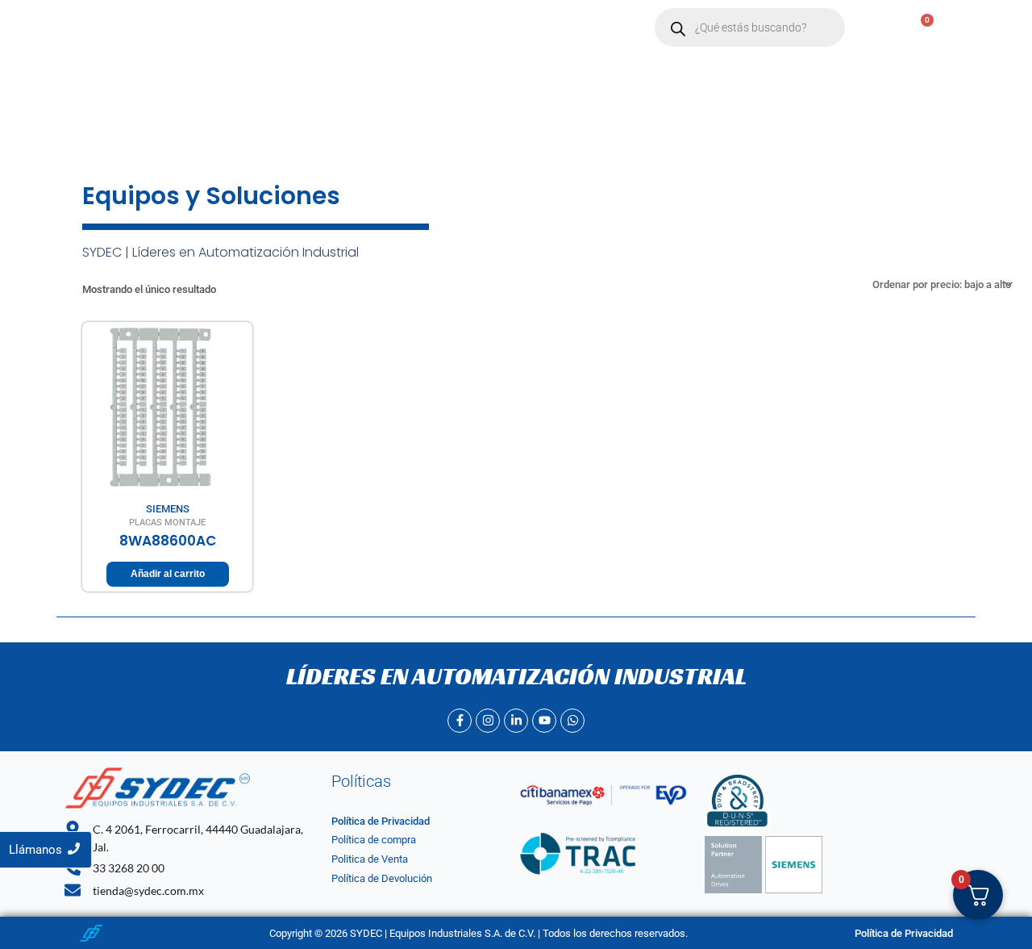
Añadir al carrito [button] (168, 573)
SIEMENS (167, 509)
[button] (368, 27)
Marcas (360, 28)
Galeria (601, 28)
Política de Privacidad (380, 821)
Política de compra (373, 840)
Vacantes (528, 28)
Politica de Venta (369, 859)
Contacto (449, 28)
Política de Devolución (381, 878)
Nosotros (287, 28)
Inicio (219, 28)
